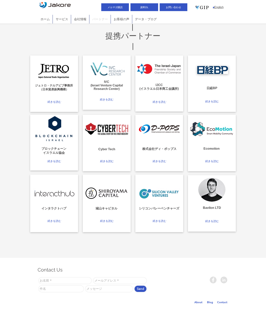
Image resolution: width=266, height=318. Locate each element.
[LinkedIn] (223, 280)
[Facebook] (213, 280)
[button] (54, 101)
